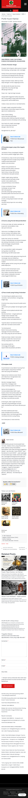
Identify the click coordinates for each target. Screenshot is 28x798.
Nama (3, 660)
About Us (5, 792)
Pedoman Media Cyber (14, 795)
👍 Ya (5, 484)
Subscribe (15, 10)
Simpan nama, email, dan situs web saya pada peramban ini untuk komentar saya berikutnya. (13, 679)
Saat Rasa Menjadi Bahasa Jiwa (10, 702)
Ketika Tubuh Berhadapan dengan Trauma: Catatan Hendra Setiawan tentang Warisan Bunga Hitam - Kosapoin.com (13, 737)
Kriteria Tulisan (15, 794)
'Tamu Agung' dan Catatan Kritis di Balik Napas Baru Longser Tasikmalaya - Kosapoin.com (12, 765)
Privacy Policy (21, 792)
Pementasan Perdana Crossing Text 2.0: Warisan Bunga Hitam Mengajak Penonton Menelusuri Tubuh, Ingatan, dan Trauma (13, 744)
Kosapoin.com (11, 6)
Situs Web (4, 672)
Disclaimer (13, 792)
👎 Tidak (12, 484)
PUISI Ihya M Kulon (16, 285)
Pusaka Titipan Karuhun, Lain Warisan (12, 572)
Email (3, 666)
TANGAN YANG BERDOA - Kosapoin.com (12, 718)
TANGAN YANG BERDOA (7, 705)
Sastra (3, 543)
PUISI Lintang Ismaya (17, 357)
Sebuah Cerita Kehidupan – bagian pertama (13, 596)
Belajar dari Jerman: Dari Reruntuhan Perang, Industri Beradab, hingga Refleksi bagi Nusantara (13, 709)
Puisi (7, 543)
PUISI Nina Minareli (16, 432)
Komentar (4, 641)
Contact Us (6, 794)
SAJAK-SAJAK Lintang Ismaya (9, 620)
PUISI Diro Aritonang (17, 213)
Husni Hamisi (18, 21)
